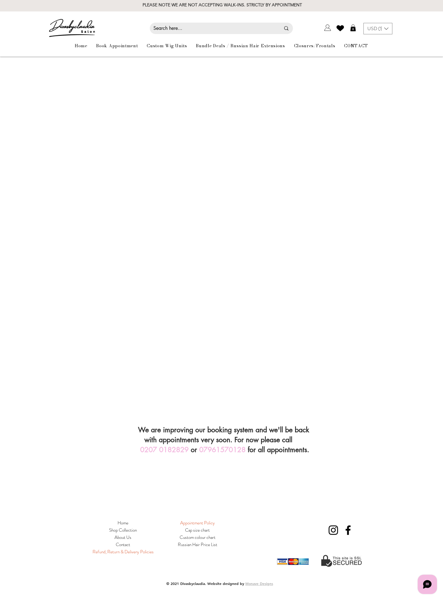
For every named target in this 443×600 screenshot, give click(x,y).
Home (123, 523)
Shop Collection (123, 530)
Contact (123, 544)
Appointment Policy (197, 523)
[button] (353, 27)
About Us (123, 537)
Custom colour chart (197, 537)
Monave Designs (259, 583)
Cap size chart (197, 530)
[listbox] (377, 28)
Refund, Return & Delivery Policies (123, 551)
